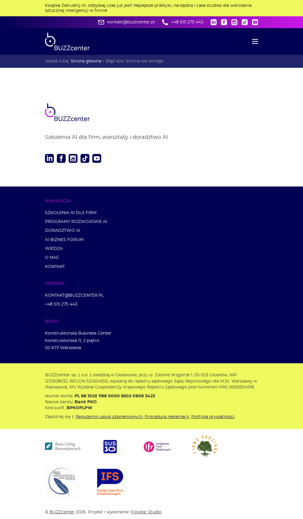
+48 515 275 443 (187, 22)
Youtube (255, 22)
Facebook (224, 22)
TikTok (245, 22)
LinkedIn (214, 22)
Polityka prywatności (213, 416)
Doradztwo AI (62, 230)
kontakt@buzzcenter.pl (131, 22)
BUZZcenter (62, 512)
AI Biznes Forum (64, 239)
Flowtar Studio (146, 512)
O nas (52, 257)
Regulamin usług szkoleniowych (109, 416)
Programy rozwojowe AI (76, 221)
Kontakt (55, 266)
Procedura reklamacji (167, 416)
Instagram (234, 22)
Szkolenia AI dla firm (70, 213)
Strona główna (86, 61)
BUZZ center (74, 112)
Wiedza (54, 248)
